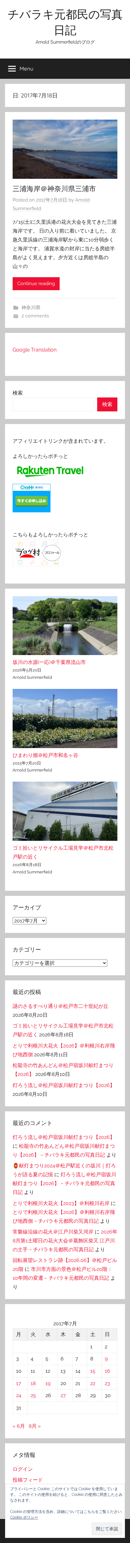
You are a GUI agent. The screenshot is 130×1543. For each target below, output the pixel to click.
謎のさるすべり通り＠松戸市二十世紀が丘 (61, 1006)
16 (107, 1371)
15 (92, 1371)
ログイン (23, 1469)
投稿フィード (28, 1480)
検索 (18, 393)
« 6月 (19, 1426)
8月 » (35, 1426)
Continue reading (36, 283)
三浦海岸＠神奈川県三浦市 (54, 188)
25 (33, 1395)
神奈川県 (30, 307)
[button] (107, 1529)
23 (107, 1383)
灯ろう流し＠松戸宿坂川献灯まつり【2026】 (64, 1085)
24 (18, 1395)
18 (33, 1383)
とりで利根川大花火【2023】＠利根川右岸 (61, 1203)
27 (63, 1395)
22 (92, 1383)
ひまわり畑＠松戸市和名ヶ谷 (45, 755)
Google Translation (34, 350)
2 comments (35, 316)
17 (18, 1383)
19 (47, 1383)
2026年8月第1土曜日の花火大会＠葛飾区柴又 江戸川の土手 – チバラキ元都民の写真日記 (65, 1241)
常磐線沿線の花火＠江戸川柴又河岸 (53, 1232)
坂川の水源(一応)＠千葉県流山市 (49, 662)
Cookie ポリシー (24, 1517)
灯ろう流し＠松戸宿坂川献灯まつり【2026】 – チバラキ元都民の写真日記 (64, 1183)
